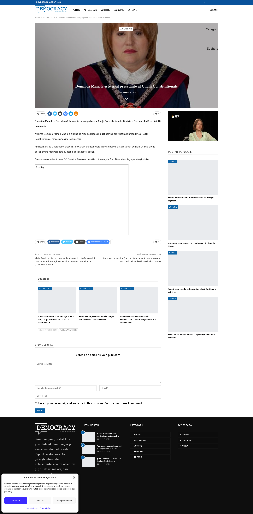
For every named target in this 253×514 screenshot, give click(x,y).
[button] (74, 477)
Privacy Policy (45, 508)
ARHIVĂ (185, 446)
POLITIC (76, 10)
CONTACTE (186, 440)
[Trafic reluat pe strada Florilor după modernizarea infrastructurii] (98, 300)
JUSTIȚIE (105, 10)
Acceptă (16, 500)
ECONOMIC (118, 10)
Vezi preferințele (64, 500)
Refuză (40, 500)
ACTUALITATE (90, 10)
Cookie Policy (32, 508)
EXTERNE (132, 10)
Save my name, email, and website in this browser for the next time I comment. (90, 403)
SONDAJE (186, 435)
